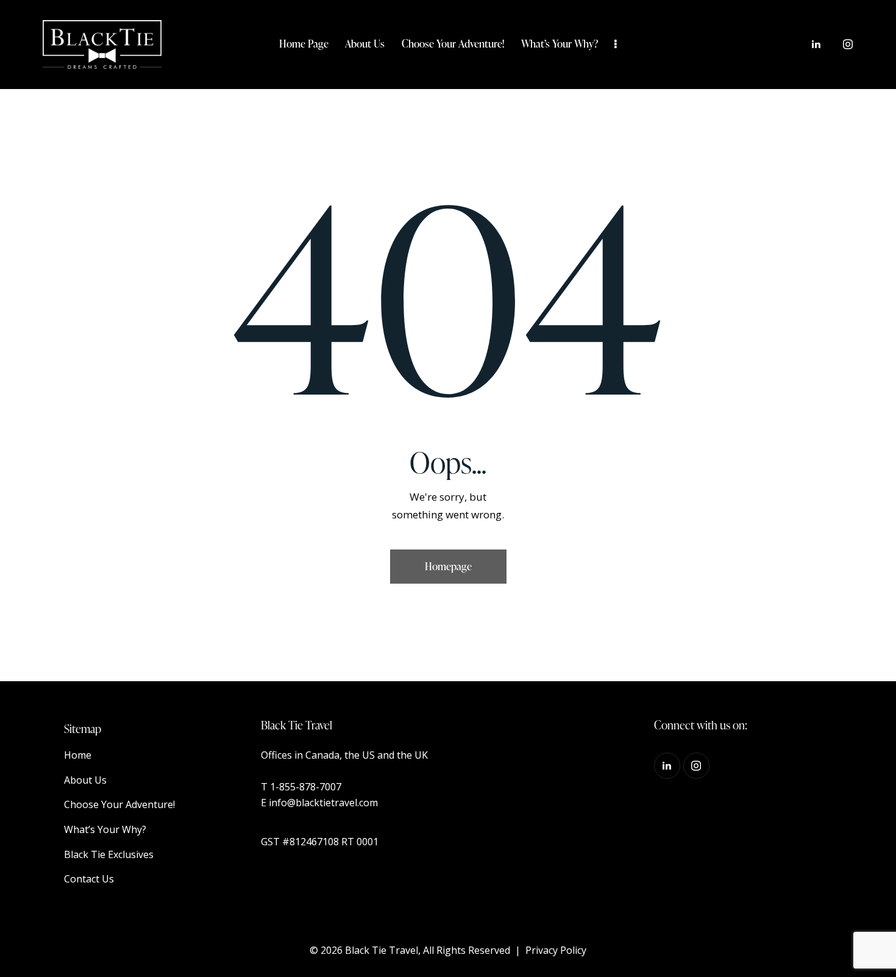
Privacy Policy (555, 950)
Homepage (448, 566)
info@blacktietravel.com (323, 802)
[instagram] (848, 44)
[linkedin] (816, 44)
